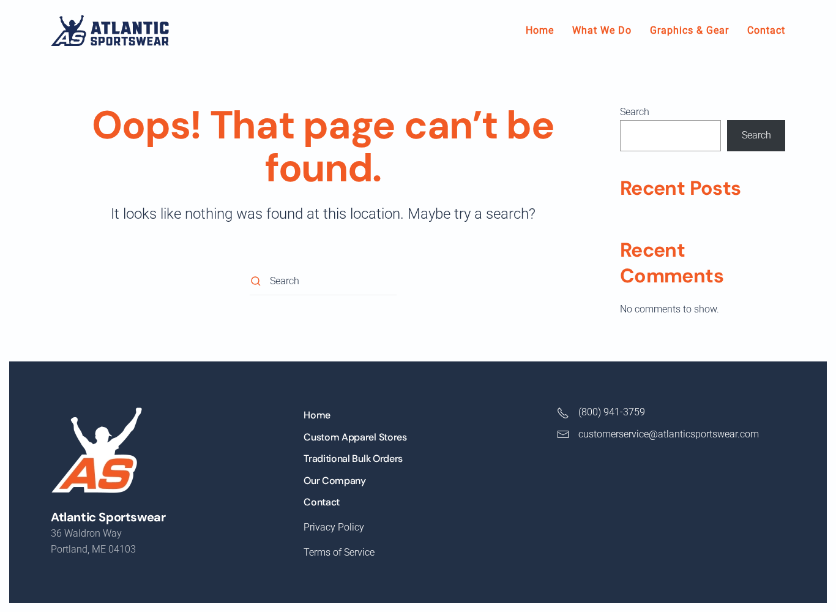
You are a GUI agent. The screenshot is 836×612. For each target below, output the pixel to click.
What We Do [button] (602, 30)
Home (540, 30)
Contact (766, 30)
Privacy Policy (334, 527)
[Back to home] (110, 30)
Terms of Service (339, 552)
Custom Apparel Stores (355, 437)
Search (634, 112)
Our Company (334, 480)
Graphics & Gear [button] (689, 30)
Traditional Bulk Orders (353, 458)
